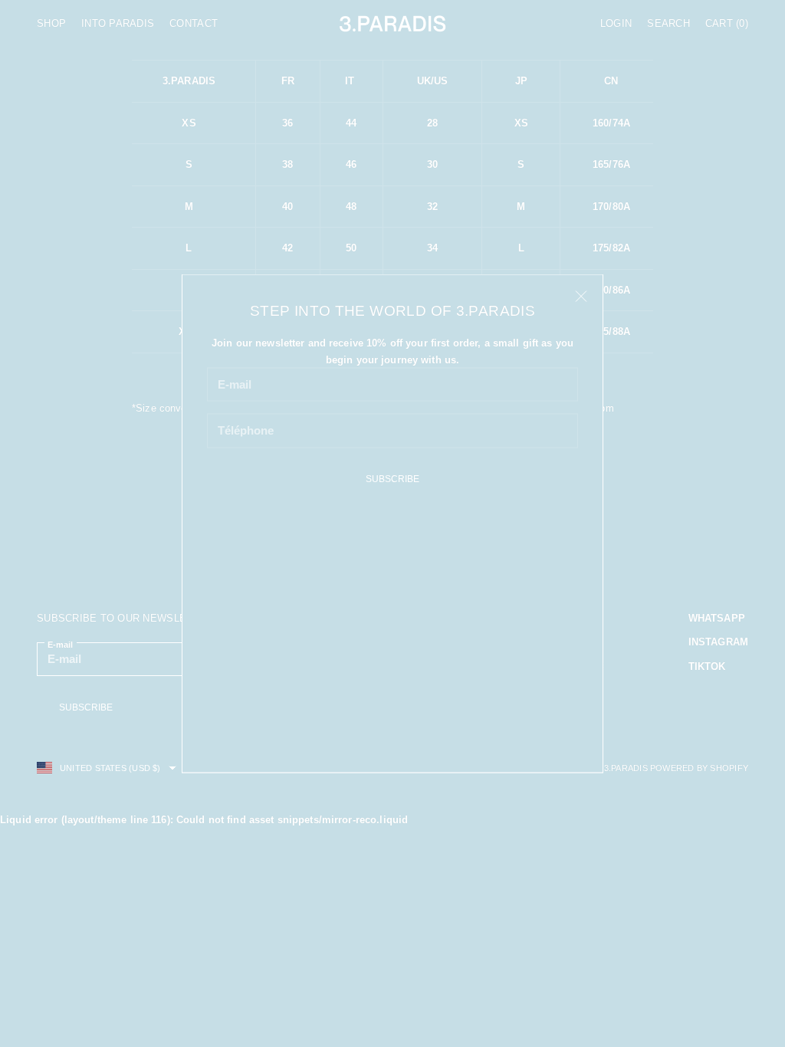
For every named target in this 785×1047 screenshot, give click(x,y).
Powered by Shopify (699, 768)
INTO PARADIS (117, 23)
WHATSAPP (716, 618)
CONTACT (193, 23)
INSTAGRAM (718, 642)
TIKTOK (707, 666)
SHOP (51, 23)
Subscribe (392, 479)
